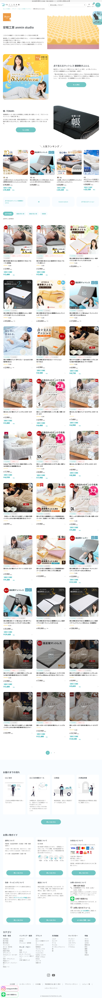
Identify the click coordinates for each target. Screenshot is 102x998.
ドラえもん (71, 947)
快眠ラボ (38, 963)
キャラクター (73, 936)
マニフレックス (40, 949)
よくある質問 (84, 911)
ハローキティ (72, 943)
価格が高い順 (33, 214)
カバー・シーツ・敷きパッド (26, 957)
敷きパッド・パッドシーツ (10, 964)
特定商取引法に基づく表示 (52, 984)
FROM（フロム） (41, 957)
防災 (86, 947)
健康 (86, 949)
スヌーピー (71, 941)
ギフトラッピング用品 (20, 898)
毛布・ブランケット (9, 959)
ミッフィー (71, 945)
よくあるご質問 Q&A (83, 920)
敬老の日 (87, 945)
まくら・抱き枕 (7, 947)
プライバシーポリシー (71, 984)
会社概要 (12, 984)
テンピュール (39, 951)
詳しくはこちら (18, 873)
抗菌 (86, 951)
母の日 (87, 941)
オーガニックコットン (58, 947)
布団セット (6, 949)
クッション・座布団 (25, 943)
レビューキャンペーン (51, 988)
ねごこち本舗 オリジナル (24, 9)
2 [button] (51, 752)
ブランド (14, 9)
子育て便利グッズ (24, 960)
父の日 (87, 943)
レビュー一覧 (86, 984)
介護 (86, 953)
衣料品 (21, 941)
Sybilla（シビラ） (41, 955)
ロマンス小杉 (39, 945)
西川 (37, 939)
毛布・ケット (23, 952)
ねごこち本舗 (6, 9)
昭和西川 (38, 947)
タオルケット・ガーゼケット (10, 956)
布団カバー (6, 961)
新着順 (44, 214)
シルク (54, 939)
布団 (20, 950)
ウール (54, 943)
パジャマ (21, 939)
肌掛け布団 (6, 951)
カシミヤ (54, 941)
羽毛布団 (5, 939)
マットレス (6, 945)
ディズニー (71, 939)
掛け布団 (5, 941)
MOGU (38, 959)
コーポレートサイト (25, 984)
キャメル (54, 945)
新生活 (87, 955)
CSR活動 (38, 984)
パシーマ (38, 961)
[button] (54, 752)
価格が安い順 (20, 214)
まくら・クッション (25, 954)
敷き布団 (5, 943)
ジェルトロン (39, 953)
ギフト (87, 939)
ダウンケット (7, 953)
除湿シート (6, 967)
